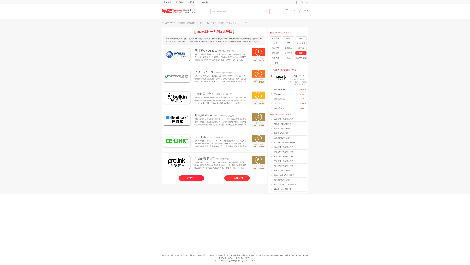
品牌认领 (238, 178)
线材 (208, 23)
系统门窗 (244, 255)
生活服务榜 (204, 2)
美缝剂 (179, 255)
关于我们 (222, 258)
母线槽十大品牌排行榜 (282, 189)
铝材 (281, 255)
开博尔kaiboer (203, 115)
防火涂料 (219, 255)
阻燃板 (212, 255)
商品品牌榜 (191, 2)
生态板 (291, 255)
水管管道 (275, 38)
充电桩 (305, 255)
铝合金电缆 (301, 43)
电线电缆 (275, 48)
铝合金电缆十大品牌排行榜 (284, 142)
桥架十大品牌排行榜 (282, 180)
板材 (286, 255)
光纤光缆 (275, 53)
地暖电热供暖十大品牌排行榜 (285, 184)
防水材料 (226, 255)
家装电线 (288, 48)
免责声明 (247, 258)
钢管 (301, 38)
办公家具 (298, 255)
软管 (275, 43)
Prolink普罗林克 (204, 158)
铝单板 (276, 255)
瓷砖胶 (185, 255)
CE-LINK (200, 137)
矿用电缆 (301, 48)
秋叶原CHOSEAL (205, 50)
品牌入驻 (291, 10)
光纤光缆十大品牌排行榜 (283, 161)
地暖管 (288, 38)
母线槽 (275, 63)
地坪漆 (192, 255)
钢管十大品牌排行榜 (282, 128)
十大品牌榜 (179, 2)
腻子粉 (173, 255)
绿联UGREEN (203, 72)
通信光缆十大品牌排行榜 (283, 166)
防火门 (206, 255)
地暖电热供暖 (301, 58)
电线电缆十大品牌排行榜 (283, 147)
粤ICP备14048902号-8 (246, 261)
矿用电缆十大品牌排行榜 (283, 156)
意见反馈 (305, 10)
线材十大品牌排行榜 (282, 170)
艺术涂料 (199, 255)
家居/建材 (191, 23)
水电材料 (200, 23)
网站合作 (231, 258)
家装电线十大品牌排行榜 (283, 152)
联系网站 (239, 258)
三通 (288, 43)
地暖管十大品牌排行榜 (282, 124)
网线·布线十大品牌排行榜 (284, 175)
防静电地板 (235, 255)
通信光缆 (288, 53)
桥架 (288, 58)
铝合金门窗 (253, 255)
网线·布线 (275, 58)
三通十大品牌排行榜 (282, 138)
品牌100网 (167, 2)
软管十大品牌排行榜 (282, 133)
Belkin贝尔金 (202, 93)
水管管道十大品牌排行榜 (283, 119)
